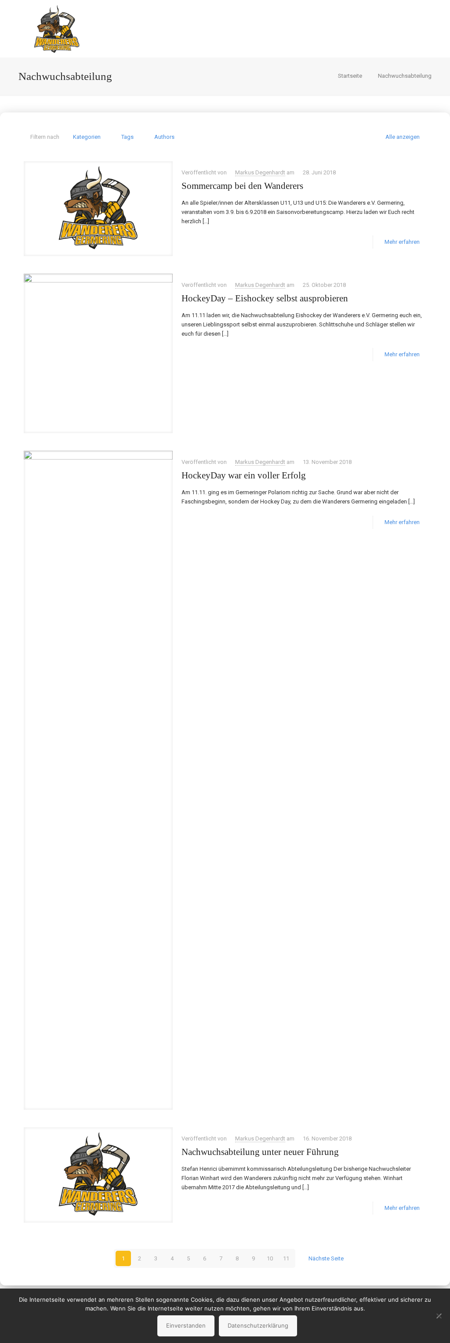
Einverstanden (186, 1325)
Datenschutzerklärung (258, 1325)
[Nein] (439, 1315)
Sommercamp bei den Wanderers (242, 186)
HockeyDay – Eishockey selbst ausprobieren (264, 298)
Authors (164, 137)
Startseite (350, 75)
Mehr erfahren (402, 242)
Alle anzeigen (402, 137)
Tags (127, 137)
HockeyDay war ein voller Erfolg (243, 475)
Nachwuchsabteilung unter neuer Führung (260, 1152)
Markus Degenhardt (260, 172)
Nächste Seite (326, 1258)
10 (270, 1258)
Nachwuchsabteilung (405, 75)
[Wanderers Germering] (57, 28)
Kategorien (87, 137)
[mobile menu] (412, 28)
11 (286, 1258)
